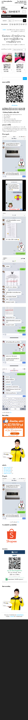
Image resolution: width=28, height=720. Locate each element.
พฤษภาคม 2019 (7, 467)
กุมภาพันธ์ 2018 (7, 470)
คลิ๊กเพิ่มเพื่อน (15, 105)
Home (4, 29)
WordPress (20, 615)
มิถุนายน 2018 (7, 469)
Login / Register (4, 8)
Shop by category (6, 16)
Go (24, 20)
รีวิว (10, 412)
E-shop (12, 616)
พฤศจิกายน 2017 (7, 473)
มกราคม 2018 (7, 472)
